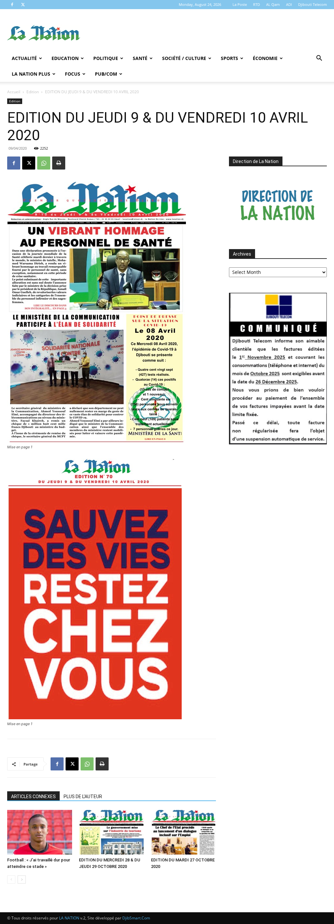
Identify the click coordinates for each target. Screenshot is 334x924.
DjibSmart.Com (136, 918)
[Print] (58, 163)
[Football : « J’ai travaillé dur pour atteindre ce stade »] (39, 832)
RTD (256, 4)
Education (65, 58)
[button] (319, 59)
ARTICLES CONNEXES (33, 796)
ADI (289, 4)
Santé (140, 58)
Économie (265, 58)
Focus (72, 74)
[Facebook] (12, 4)
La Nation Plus (31, 74)
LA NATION (69, 918)
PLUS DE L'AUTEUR (83, 796)
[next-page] (22, 879)
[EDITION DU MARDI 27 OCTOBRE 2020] (183, 832)
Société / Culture (184, 58)
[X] (23, 4)
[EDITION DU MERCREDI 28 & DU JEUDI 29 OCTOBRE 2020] (111, 832)
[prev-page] (11, 879)
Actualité (24, 58)
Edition (32, 92)
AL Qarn (273, 4)
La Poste (240, 4)
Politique (105, 58)
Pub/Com (106, 74)
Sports (229, 58)
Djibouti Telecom (312, 4)
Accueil (13, 92)
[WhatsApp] (43, 163)
